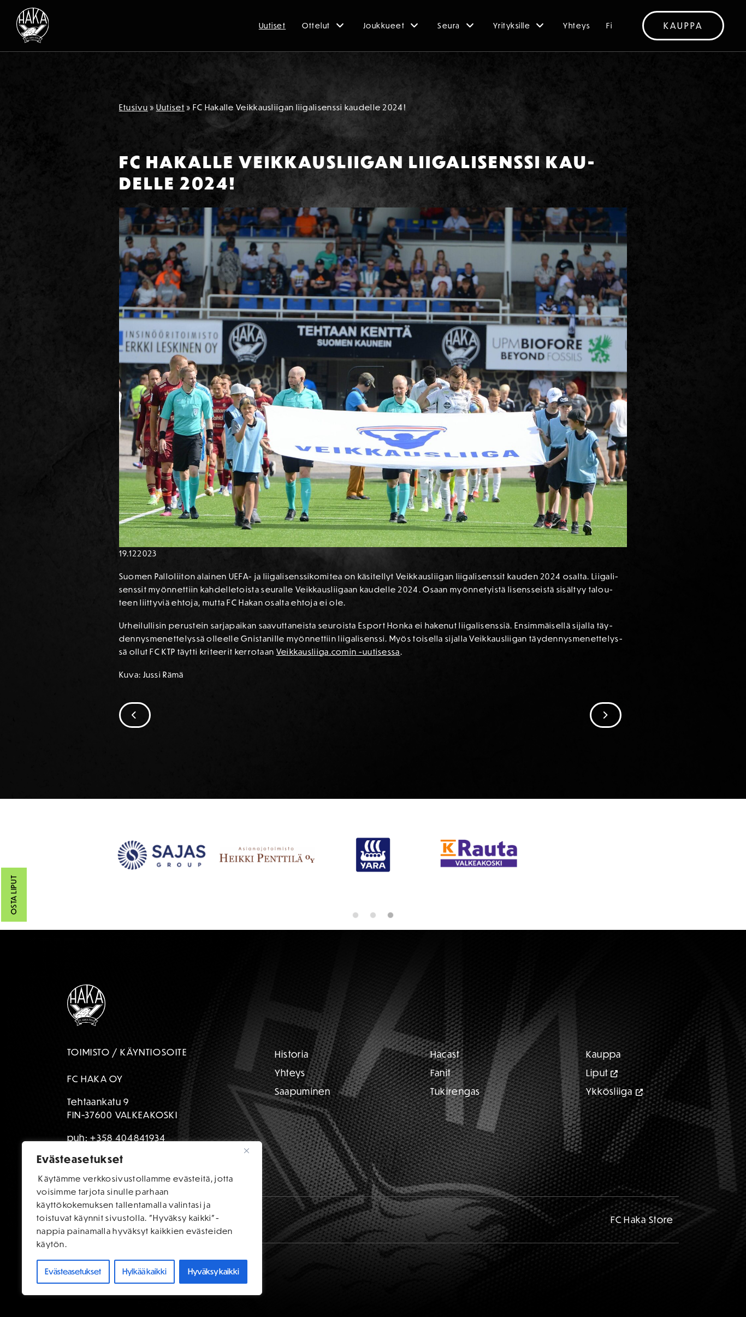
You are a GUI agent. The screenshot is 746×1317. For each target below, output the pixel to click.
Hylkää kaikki (144, 1271)
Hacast (445, 1054)
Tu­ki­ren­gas (455, 1091)
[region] (142, 1218)
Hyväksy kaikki (213, 1271)
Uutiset (272, 26)
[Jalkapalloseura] (32, 25)
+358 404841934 (127, 1137)
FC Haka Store (642, 1219)
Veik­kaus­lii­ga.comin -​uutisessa (338, 651)
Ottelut (316, 26)
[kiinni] (250, 1150)
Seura (448, 26)
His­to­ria (292, 1054)
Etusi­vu (133, 107)
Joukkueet (384, 26)
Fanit (440, 1072)
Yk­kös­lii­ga (609, 1091)
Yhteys (576, 26)
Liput (597, 1072)
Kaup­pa (603, 1054)
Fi (609, 26)
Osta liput (14, 895)
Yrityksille (512, 26)
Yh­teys (290, 1072)
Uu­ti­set (170, 107)
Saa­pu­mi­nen (303, 1091)
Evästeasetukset (73, 1271)
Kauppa (683, 25)
